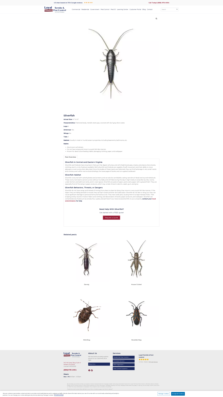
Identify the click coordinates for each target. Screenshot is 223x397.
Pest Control (105, 9)
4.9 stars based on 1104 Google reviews (68, 3)
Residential (85, 9)
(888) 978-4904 (70, 370)
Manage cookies (163, 393)
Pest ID (113, 9)
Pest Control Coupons (120, 368)
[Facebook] (89, 370)
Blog (144, 9)
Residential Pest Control (120, 357)
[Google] (92, 370)
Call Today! (159, 3)
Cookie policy (58, 395)
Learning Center (122, 9)
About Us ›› (92, 364)
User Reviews (153, 362)
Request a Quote (111, 218)
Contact (150, 9)
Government (94, 9)
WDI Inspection (118, 364)
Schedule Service (118, 361)
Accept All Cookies (178, 393)
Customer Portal (135, 9)
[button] (156, 18)
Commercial (76, 9)
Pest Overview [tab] (70, 157)
